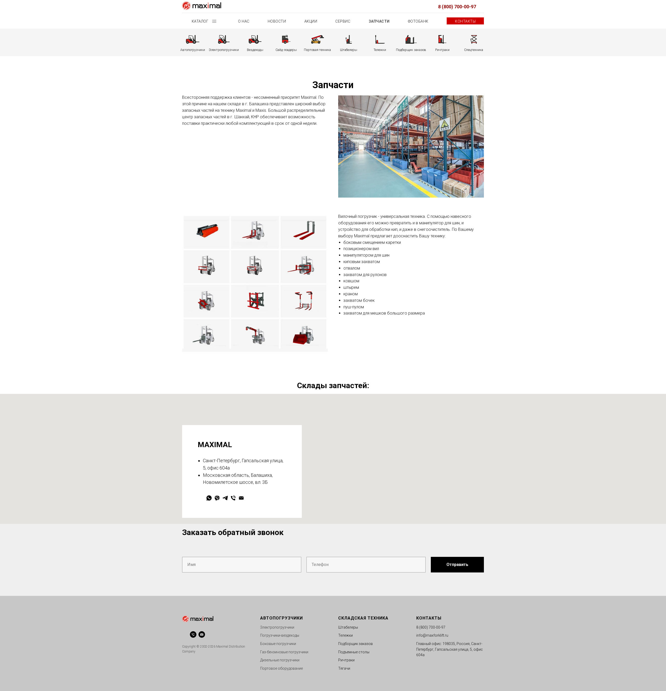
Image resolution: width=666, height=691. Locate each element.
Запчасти (379, 21)
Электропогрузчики (277, 627)
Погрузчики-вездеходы (279, 635)
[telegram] (225, 498)
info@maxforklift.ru (432, 635)
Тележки (345, 635)
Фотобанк (418, 21)
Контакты (465, 21)
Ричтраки (346, 660)
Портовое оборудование (281, 668)
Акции (310, 21)
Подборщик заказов (355, 644)
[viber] (217, 498)
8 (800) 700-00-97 (457, 6)
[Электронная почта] (241, 498)
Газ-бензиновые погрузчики (284, 652)
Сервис (342, 21)
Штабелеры (348, 627)
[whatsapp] (209, 498)
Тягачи (344, 668)
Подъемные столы (353, 652)
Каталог (200, 21)
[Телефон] (233, 498)
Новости (277, 21)
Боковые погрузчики (278, 644)
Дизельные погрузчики (279, 660)
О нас (243, 21)
